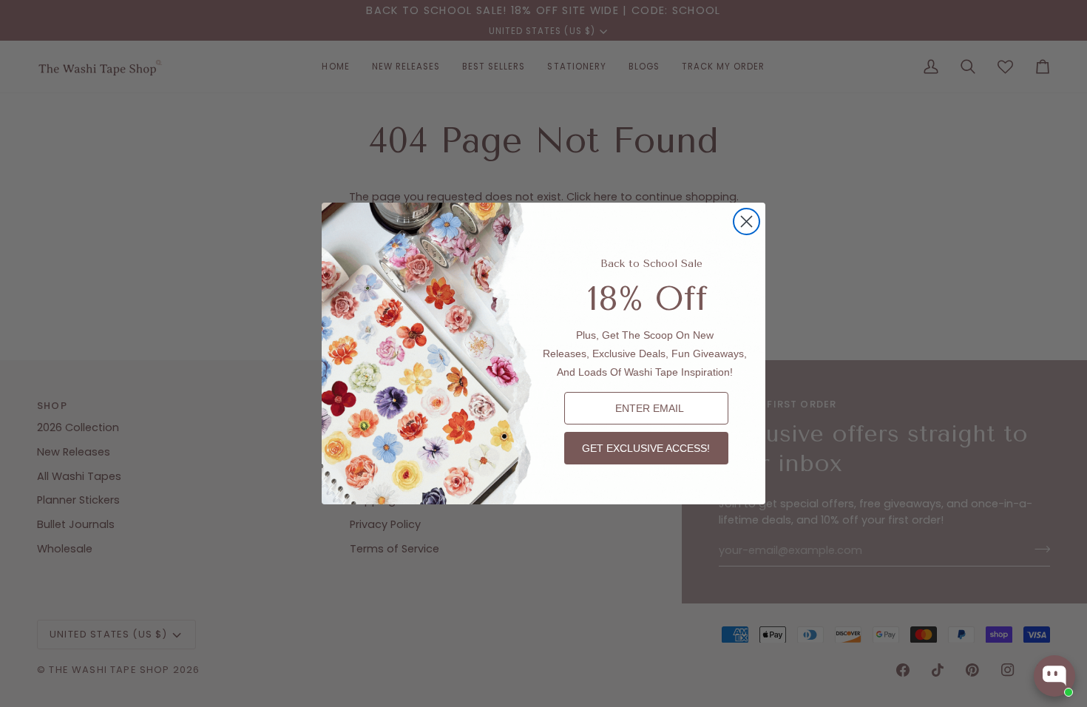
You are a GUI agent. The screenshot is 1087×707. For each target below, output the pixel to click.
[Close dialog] (746, 221)
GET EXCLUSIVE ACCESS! (646, 448)
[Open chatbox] (1054, 676)
